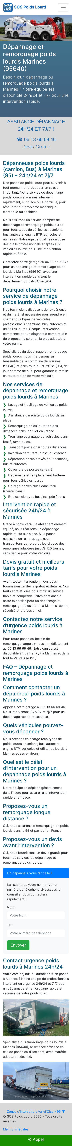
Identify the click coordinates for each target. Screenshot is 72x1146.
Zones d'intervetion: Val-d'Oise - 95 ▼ (36, 1111)
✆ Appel (36, 1139)
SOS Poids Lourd (30, 7)
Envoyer (18, 945)
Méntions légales (15, 1129)
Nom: (11, 907)
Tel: (9, 925)
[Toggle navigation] (63, 7)
